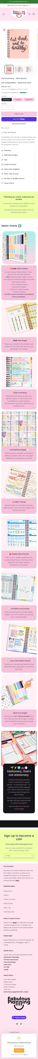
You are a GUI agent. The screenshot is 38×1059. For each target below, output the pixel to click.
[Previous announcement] (3, 6)
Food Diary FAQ (9, 912)
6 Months (29, 99)
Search (6, 895)
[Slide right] (36, 70)
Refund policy (8, 903)
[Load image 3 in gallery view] (28, 69)
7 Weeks (18, 99)
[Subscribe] (32, 856)
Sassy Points (8, 891)
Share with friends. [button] (9, 132)
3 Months (6, 99)
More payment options (19, 123)
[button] (4, 14)
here (21, 942)
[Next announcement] (35, 6)
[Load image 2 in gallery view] (19, 69)
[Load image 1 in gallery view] (9, 69)
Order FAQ (7, 908)
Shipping (12, 89)
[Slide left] (2, 70)
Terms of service (9, 899)
